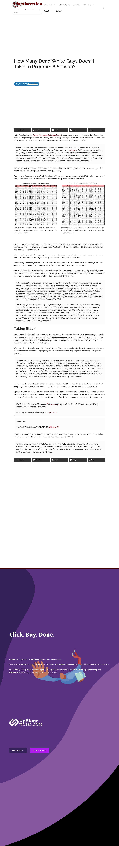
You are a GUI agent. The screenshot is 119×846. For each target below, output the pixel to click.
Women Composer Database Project (47, 135)
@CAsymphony (53, 404)
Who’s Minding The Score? (69, 5)
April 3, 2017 (54, 412)
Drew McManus (33, 84)
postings (71, 150)
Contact (59, 11)
